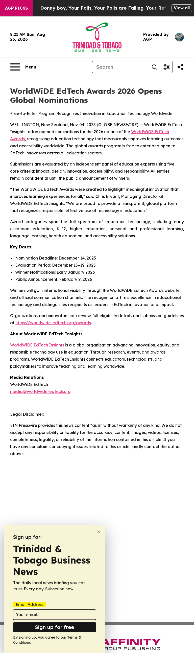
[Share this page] (180, 67)
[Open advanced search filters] (166, 67)
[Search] (154, 67)
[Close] (98, 531)
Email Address (29, 604)
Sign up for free (54, 627)
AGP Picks (16, 8)
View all (182, 7)
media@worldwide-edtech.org (40, 391)
